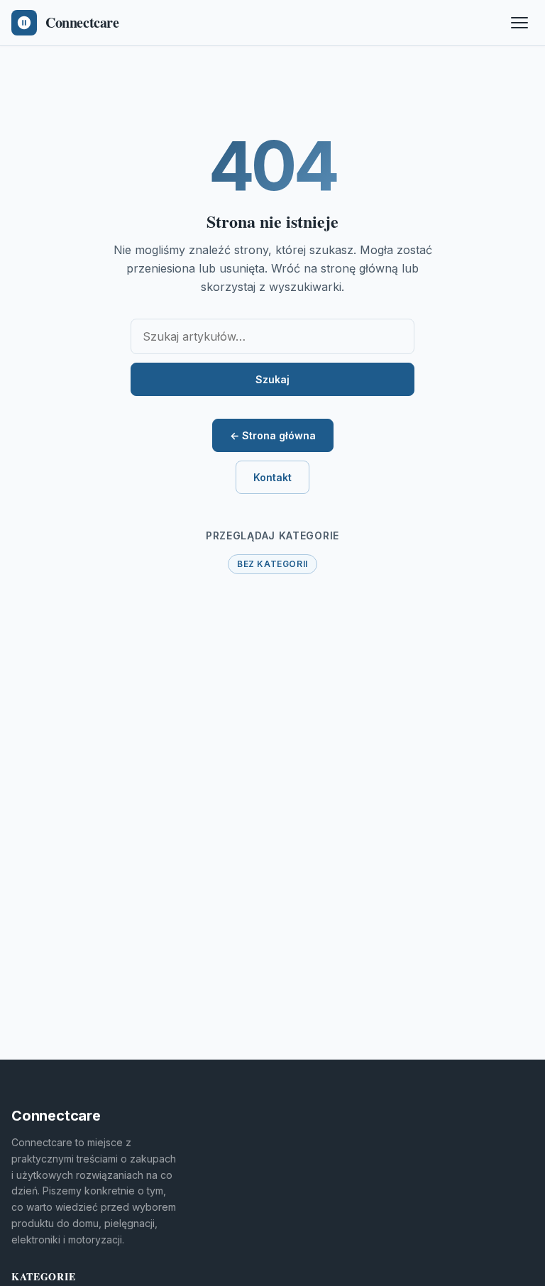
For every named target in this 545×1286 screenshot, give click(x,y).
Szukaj (272, 379)
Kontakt (272, 477)
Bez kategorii (272, 564)
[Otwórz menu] (519, 23)
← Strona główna (273, 435)
